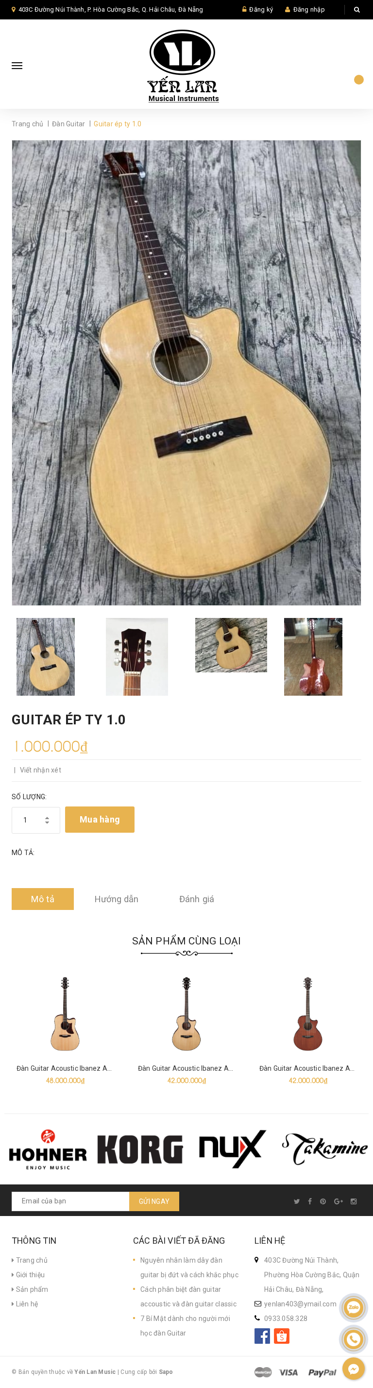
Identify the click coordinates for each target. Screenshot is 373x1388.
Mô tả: (23, 853)
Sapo (166, 1372)
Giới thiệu (29, 1275)
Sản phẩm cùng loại (186, 941)
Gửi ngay (154, 1201)
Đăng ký (261, 9)
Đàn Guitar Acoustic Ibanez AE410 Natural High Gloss (220, 1068)
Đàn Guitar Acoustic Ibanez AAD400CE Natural (89, 1068)
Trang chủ (31, 1260)
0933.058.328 (285, 1318)
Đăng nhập (309, 9)
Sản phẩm (31, 1289)
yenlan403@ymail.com (300, 1304)
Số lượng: (29, 797)
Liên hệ (26, 1304)
